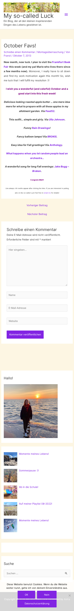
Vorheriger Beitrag (37, 205)
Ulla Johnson (57, 119)
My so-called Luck (29, 15)
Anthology (56, 145)
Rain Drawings (41, 128)
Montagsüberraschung (50, 52)
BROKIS (52, 136)
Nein (46, 594)
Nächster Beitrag (37, 214)
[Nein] (69, 595)
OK (26, 594)
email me (47, 193)
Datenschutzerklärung (37, 603)
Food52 (49, 111)
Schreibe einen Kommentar (19, 52)
